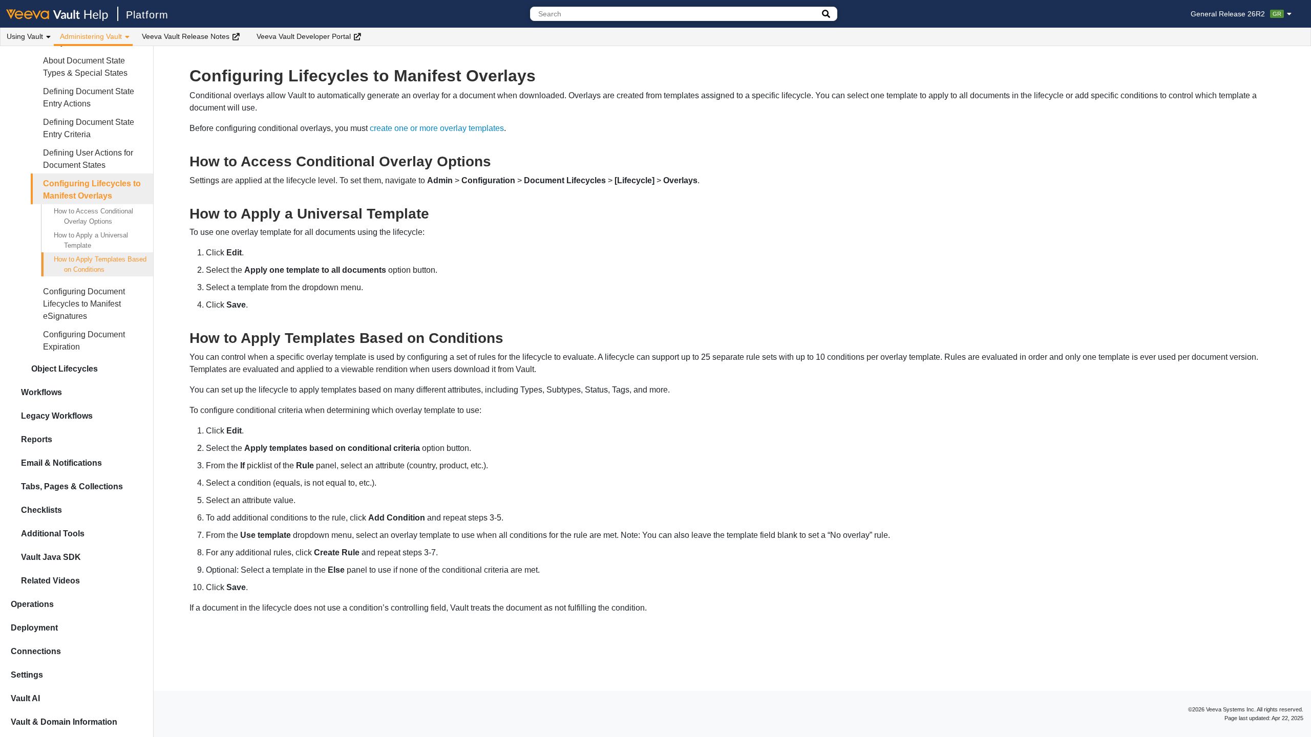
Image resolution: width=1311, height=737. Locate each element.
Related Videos (50, 580)
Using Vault (25, 36)
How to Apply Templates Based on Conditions (100, 264)
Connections (36, 651)
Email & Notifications (61, 463)
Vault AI (25, 698)
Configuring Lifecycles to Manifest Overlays (92, 189)
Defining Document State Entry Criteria (88, 128)
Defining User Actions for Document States (88, 158)
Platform (147, 14)
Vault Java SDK (51, 557)
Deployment (34, 627)
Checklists (41, 510)
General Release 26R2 (1236, 14)
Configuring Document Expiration (84, 340)
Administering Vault (91, 36)
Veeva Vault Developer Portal (304, 36)
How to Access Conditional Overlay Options (93, 216)
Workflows (41, 392)
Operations (32, 604)
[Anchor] (498, 160)
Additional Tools (52, 533)
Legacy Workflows (57, 415)
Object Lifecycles (64, 368)
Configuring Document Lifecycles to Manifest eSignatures (84, 303)
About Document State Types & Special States (85, 66)
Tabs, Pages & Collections (72, 486)
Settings (27, 674)
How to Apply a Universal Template (91, 240)
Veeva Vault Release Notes (185, 36)
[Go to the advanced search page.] (826, 14)
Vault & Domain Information (64, 722)
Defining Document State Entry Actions (88, 97)
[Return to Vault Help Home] (62, 14)
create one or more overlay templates (437, 128)
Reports (36, 439)
